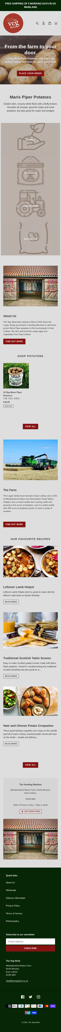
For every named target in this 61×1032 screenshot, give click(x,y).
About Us (10, 882)
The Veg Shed (34, 1022)
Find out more (14, 341)
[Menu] (56, 23)
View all (30, 426)
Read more (11, 602)
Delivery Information (15, 898)
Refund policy (12, 921)
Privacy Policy (13, 905)
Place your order (30, 73)
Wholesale (11, 890)
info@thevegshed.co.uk (17, 981)
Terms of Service (14, 913)
